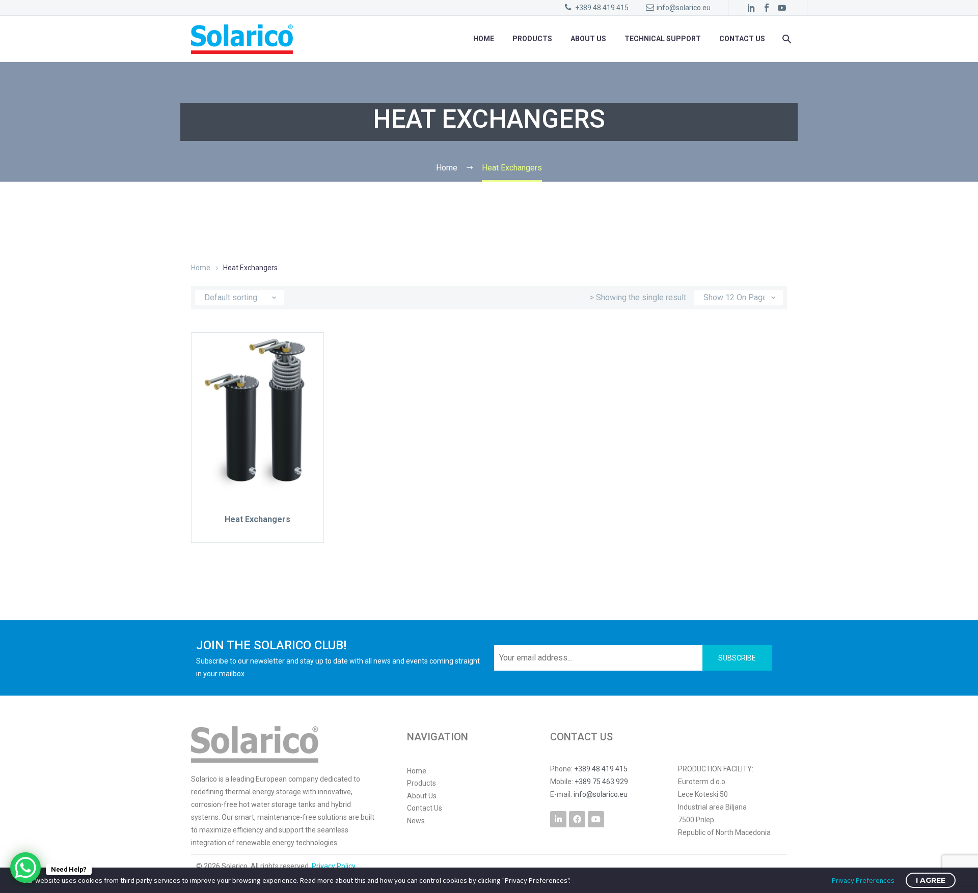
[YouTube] (782, 8)
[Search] (786, 39)
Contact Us (742, 39)
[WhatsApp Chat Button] (25, 867)
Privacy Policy (334, 866)
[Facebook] (766, 8)
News (416, 821)
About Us (588, 39)
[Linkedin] (558, 819)
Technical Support (662, 39)
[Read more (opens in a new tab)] (731, 801)
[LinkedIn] (751, 8)
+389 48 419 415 (602, 8)
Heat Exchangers (257, 519)
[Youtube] (596, 819)
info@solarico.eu (684, 8)
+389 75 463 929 (601, 781)
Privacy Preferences (863, 880)
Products (532, 39)
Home (483, 39)
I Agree (930, 880)
